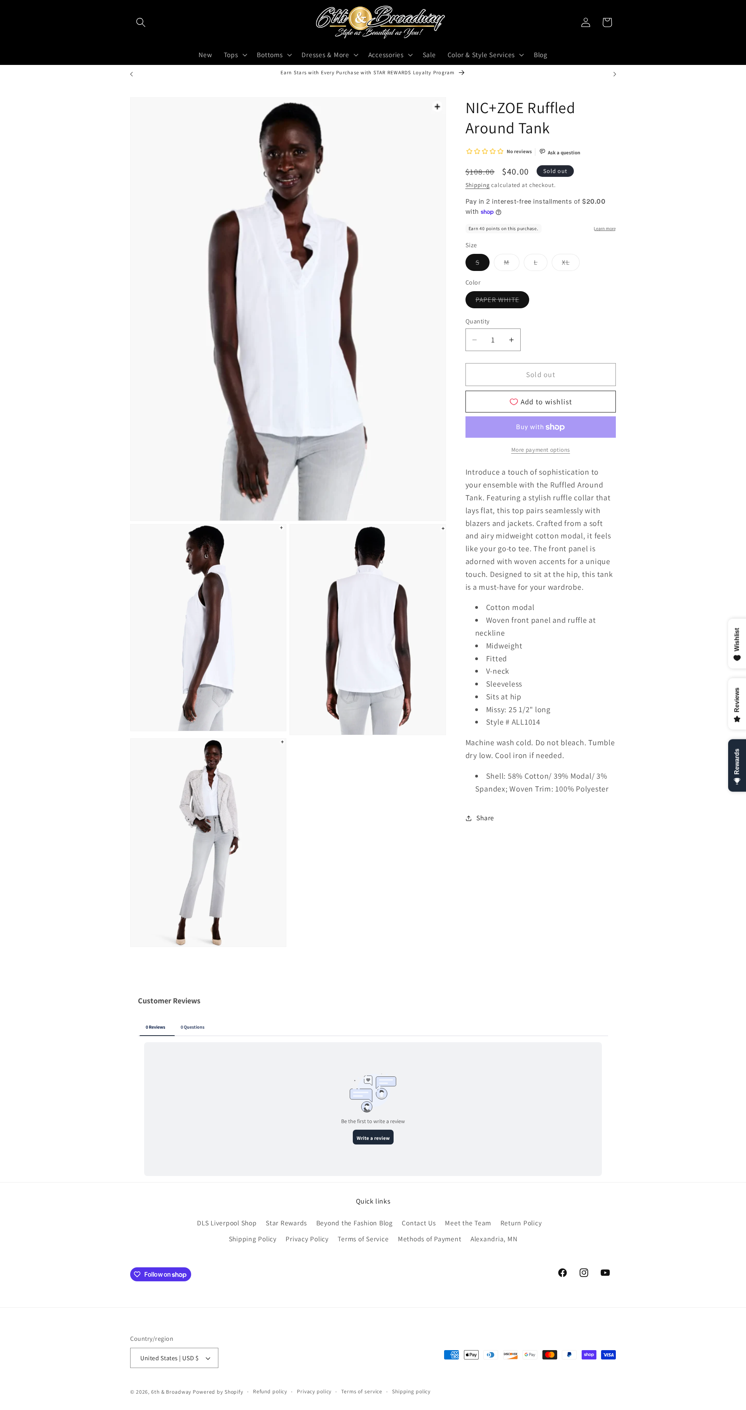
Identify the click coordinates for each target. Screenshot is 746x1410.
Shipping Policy (253, 1239)
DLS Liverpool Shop (227, 1222)
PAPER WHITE (503, 301)
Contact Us (419, 1222)
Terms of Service (363, 1239)
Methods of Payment (430, 1239)
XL (571, 264)
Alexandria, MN (494, 1239)
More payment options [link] (540, 449)
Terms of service (361, 1391)
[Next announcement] (614, 74)
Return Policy (521, 1222)
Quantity (477, 321)
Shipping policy (411, 1391)
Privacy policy (314, 1391)
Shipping (477, 185)
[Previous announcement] (131, 74)
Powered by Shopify (218, 1391)
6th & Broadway (171, 1391)
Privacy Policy (307, 1239)
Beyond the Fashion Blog (354, 1222)
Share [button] (485, 817)
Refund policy (270, 1391)
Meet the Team (468, 1222)
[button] (141, 22)
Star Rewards (286, 1222)
